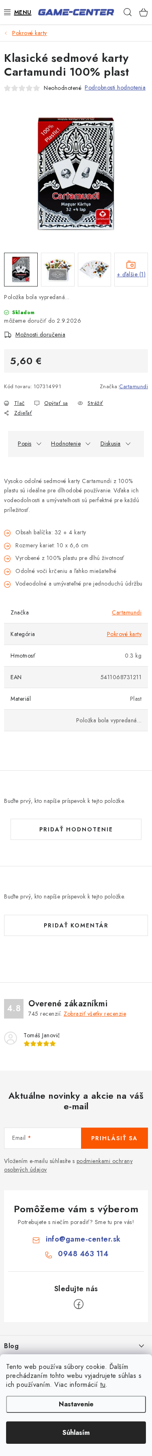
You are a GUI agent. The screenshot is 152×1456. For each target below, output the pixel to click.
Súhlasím (76, 1432)
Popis (25, 443)
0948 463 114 (83, 1253)
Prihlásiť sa (114, 1138)
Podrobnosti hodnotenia (115, 87)
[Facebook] (78, 1304)
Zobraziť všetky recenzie (95, 1014)
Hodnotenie (66, 443)
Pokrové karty (124, 634)
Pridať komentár (76, 925)
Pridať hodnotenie (76, 829)
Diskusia (111, 443)
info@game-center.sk (83, 1239)
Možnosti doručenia (40, 334)
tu (102, 1384)
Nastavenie (76, 1404)
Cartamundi (133, 386)
